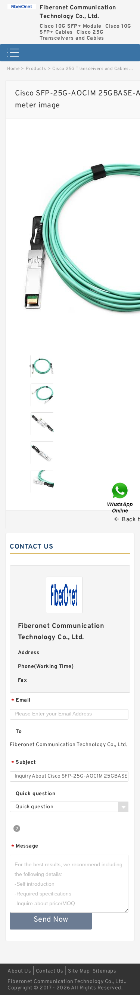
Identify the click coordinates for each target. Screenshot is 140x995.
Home (13, 69)
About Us (19, 971)
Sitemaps (104, 971)
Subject (23, 762)
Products (36, 69)
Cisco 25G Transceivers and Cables (90, 69)
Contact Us (49, 971)
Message (24, 846)
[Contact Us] (120, 497)
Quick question (35, 794)
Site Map (79, 971)
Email (21, 700)
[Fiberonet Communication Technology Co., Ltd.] (21, 4)
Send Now (51, 920)
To (19, 732)
